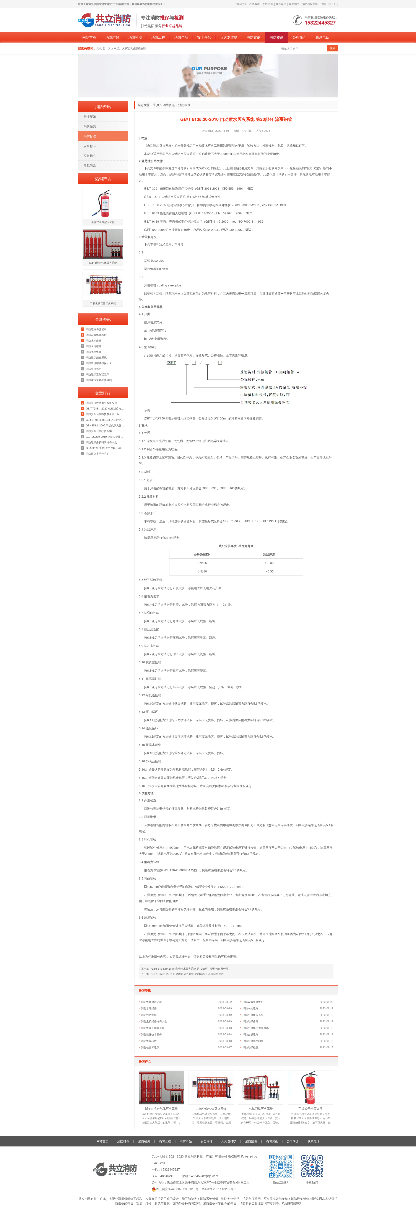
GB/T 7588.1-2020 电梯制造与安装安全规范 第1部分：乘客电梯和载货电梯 (105, 408)
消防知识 (90, 126)
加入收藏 (241, 4)
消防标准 (184, 105)
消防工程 (158, 37)
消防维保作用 (250, 1021)
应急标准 (90, 155)
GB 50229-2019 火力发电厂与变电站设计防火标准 (105, 448)
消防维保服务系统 (253, 1014)
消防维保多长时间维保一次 (101, 442)
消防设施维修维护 (253, 1001)
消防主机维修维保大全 (154, 1021)
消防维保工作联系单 (152, 1027)
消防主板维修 (250, 1034)
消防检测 (135, 37)
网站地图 (294, 4)
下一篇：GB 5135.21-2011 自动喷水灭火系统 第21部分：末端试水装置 (182, 973)
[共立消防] (105, 19)
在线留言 (268, 4)
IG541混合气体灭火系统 (161, 1108)
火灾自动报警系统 (134, 48)
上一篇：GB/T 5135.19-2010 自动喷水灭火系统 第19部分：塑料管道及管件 (184, 968)
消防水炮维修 (250, 1008)
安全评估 (204, 37)
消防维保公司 (310, 4)
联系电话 (281, 4)
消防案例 (253, 37)
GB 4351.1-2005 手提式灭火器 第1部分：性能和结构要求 (105, 425)
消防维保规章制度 (253, 1041)
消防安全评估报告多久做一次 (103, 414)
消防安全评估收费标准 (99, 431)
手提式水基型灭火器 (103, 222)
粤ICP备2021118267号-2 (219, 1189)
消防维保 (112, 37)
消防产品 (181, 37)
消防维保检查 (250, 1047)
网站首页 (89, 37)
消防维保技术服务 (151, 1034)
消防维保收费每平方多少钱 (101, 403)
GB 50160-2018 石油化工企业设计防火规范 (105, 419)
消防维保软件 (149, 1041)
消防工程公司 (328, 4)
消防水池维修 (149, 1008)
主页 (156, 105)
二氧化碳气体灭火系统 (211, 1108)
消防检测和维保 (150, 1047)
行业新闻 (90, 116)
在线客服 (254, 4)
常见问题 (90, 165)
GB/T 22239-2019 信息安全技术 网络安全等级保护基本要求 (105, 436)
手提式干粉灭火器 (310, 1108)
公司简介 (299, 37)
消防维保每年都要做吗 (256, 1027)
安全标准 (90, 146)
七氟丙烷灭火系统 (261, 1108)
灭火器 (100, 48)
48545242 (167, 1176)
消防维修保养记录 (151, 1001)
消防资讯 (276, 37)
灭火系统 (113, 48)
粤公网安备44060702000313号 (177, 1189)
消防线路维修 (149, 1014)
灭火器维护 (228, 37)
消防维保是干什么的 (97, 453)
